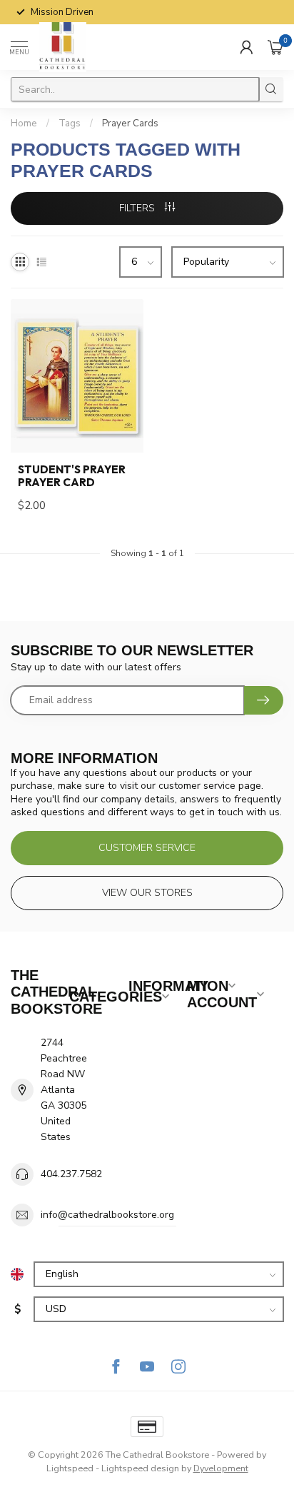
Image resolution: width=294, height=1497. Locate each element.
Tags (70, 123)
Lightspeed (69, 1468)
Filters (138, 208)
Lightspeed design (140, 1468)
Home (24, 123)
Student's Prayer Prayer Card (72, 476)
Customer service (147, 848)
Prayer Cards (130, 123)
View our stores (147, 892)
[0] (275, 47)
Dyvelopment (220, 1468)
